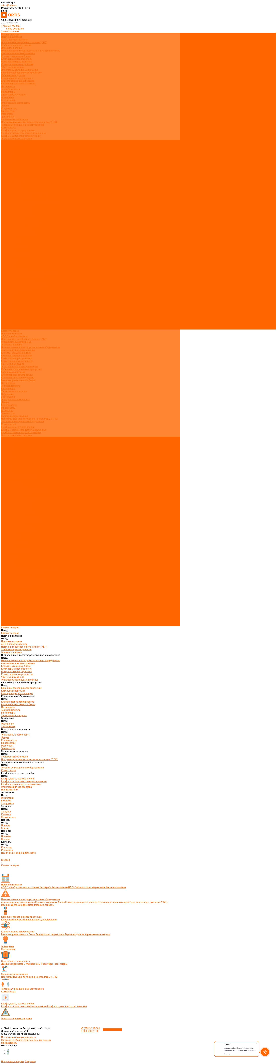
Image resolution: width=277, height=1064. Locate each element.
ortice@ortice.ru (9, 5)
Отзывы (5, 171)
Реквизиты (7, 177)
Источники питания (11, 37)
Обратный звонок (112, 1029)
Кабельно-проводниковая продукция (21, 72)
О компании (7, 295)
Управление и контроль (14, 94)
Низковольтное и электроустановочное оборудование (30, 50)
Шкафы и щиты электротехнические (21, 135)
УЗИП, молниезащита (12, 67)
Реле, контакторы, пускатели (16, 61)
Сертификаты (8, 160)
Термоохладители (10, 89)
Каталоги (6, 157)
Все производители (11, 144)
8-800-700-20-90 (15, 28)
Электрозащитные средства (16, 138)
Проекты (6, 317)
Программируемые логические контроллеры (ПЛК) (29, 122)
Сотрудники (7, 152)
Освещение (7, 97)
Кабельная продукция (13, 75)
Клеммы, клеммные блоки (16, 56)
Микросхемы (8, 111)
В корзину (30, 1061)
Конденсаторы (9, 108)
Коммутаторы (8, 127)
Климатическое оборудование (17, 81)
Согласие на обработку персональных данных (26, 1040)
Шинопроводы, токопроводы (17, 78)
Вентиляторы (8, 92)
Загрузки (6, 303)
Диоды (5, 105)
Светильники (8, 100)
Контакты (6, 322)
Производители (9, 292)
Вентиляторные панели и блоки (18, 83)
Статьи (4, 166)
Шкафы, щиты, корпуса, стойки (17, 130)
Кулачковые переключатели (16, 59)
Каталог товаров (10, 185)
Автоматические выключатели (18, 53)
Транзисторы (8, 116)
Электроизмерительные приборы (19, 70)
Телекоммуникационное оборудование (22, 124)
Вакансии (6, 149)
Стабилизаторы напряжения (16, 45)
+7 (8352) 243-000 (10, 26)
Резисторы (7, 113)
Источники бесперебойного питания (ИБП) (24, 42)
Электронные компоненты (15, 102)
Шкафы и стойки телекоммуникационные (24, 133)
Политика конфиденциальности (18, 179)
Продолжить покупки (12, 1061)
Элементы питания (11, 48)
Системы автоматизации (14, 119)
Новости (5, 311)
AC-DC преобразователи (14, 39)
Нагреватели (8, 86)
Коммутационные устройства (17, 64)
